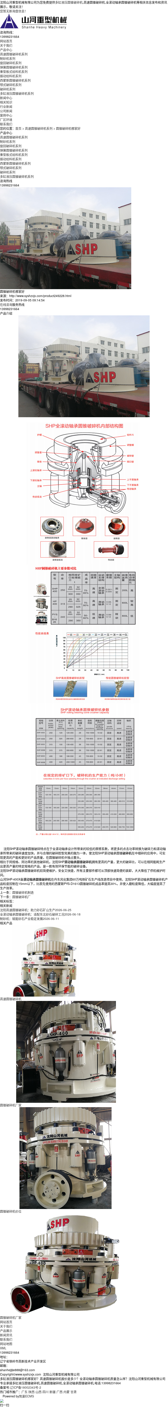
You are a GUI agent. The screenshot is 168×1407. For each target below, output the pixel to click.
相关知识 (6, 102)
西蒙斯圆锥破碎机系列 (15, 80)
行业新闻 (6, 106)
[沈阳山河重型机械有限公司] (33, 21)
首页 (18, 128)
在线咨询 (6, 304)
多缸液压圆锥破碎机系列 (17, 93)
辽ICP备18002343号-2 (25, 1387)
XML (3, 1348)
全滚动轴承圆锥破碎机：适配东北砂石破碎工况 (40, 914)
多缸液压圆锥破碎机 (69, 2)
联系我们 (6, 1339)
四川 (45, 1392)
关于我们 (6, 1326)
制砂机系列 (7, 58)
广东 (24, 1392)
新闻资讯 (6, 1335)
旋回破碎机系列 (10, 63)
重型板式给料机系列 (14, 71)
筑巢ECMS (26, 1396)
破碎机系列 (7, 89)
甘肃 (73, 1392)
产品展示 (6, 1330)
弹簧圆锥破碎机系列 (14, 67)
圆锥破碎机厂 (21, 897)
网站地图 (6, 1343)
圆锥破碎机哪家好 (68, 128)
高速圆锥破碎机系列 (14, 54)
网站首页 (6, 1322)
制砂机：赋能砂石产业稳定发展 (29, 918)
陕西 (31, 1392)
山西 (38, 1392)
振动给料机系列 (10, 76)
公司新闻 (6, 111)
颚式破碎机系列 (10, 84)
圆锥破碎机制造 (23, 892)
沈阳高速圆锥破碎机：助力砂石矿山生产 (35, 910)
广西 (59, 1392)
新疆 (52, 1392)
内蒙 (66, 1392)
